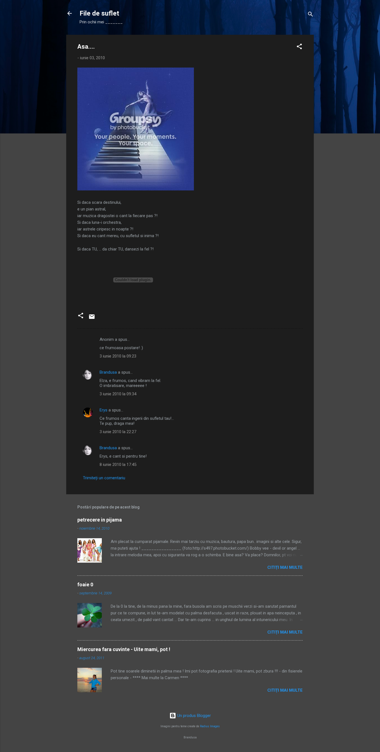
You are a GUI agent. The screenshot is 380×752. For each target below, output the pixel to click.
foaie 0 (85, 584)
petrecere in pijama (99, 520)
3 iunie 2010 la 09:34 (118, 393)
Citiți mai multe (285, 567)
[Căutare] (310, 15)
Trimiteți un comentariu (104, 477)
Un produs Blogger (193, 715)
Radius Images (210, 726)
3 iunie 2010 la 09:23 (118, 356)
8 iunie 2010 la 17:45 (118, 464)
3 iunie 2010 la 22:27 (118, 431)
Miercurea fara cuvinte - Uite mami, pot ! (123, 649)
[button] (299, 47)
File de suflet (99, 13)
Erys (103, 410)
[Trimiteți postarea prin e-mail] (91, 318)
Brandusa (108, 372)
